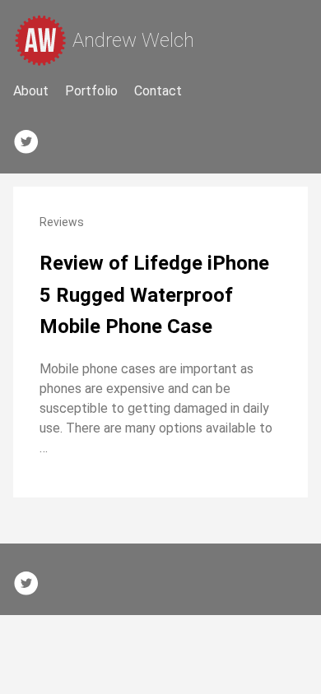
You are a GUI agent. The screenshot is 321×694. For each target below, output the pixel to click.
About (31, 91)
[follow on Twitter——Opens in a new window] (31, 138)
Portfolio (91, 91)
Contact (158, 91)
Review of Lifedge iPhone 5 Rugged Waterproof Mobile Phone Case (154, 295)
